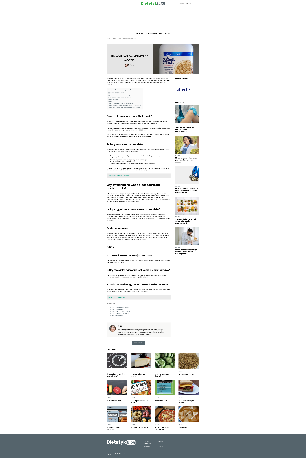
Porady (177, 125)
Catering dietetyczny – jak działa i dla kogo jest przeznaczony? (185, 221)
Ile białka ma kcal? (114, 401)
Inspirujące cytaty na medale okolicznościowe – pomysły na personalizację (187, 190)
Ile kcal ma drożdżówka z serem (120, 311)
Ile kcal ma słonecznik (186, 374)
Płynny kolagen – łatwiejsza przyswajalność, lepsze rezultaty (186, 160)
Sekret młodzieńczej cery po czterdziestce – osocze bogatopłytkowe (186, 252)
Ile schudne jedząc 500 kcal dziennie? (116, 375)
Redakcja (160, 446)
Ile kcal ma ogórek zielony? (162, 375)
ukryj (129, 89)
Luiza (129, 64)
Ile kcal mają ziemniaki (139, 427)
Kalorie (114, 38)
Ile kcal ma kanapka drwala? (186, 402)
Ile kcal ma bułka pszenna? (113, 428)
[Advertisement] (153, 19)
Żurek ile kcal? (183, 427)
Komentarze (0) (138, 343)
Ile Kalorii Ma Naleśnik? (117, 315)
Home (108, 38)
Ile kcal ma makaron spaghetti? (119, 313)
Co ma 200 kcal (161, 401)
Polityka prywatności (147, 442)
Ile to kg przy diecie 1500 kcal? (140, 402)
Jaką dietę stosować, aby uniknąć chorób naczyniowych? (185, 129)
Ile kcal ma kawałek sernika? (138, 375)
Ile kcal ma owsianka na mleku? (119, 307)
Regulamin (147, 446)
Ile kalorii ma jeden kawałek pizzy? (162, 428)
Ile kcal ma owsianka (116, 309)
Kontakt (160, 441)
